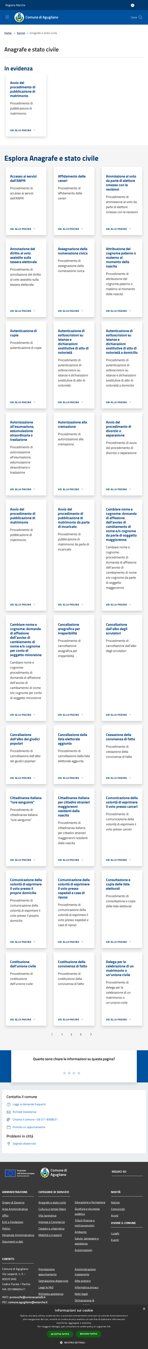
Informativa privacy (87, 1287)
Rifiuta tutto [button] (88, 1333)
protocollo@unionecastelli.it (27, 1297)
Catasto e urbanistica (51, 1228)
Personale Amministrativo (18, 1235)
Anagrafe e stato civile (52, 1202)
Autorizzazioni (83, 1250)
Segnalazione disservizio (53, 1281)
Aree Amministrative (15, 1209)
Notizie (115, 1202)
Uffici (5, 1215)
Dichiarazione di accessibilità (84, 1303)
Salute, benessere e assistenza (87, 1241)
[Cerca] (140, 17)
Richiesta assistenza (50, 1294)
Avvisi (114, 1215)
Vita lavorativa (47, 1215)
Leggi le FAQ (46, 1287)
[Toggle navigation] (7, 17)
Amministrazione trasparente (85, 1271)
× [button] (144, 1309)
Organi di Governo (13, 1202)
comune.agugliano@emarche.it (27, 1302)
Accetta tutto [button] (60, 1334)
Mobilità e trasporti (50, 1235)
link (108, 1326)
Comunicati (118, 1209)
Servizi (21, 33)
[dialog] (74, 1327)
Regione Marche (15, 5)
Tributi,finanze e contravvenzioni (85, 1223)
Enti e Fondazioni (12, 1222)
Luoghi (115, 1233)
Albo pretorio (83, 1281)
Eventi (115, 1240)
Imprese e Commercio (51, 1222)
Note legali (81, 1294)
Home (8, 33)
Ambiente (81, 1232)
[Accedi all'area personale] (133, 5)
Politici (6, 1228)
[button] (74, 1342)
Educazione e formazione (90, 1202)
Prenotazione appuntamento (47, 1271)
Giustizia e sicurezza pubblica (87, 1211)
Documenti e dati (12, 1241)
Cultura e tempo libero (52, 1209)
